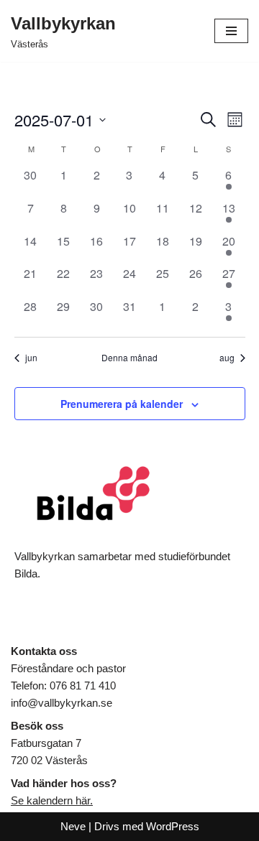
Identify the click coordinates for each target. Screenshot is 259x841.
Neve (73, 826)
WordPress (172, 826)
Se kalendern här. (52, 800)
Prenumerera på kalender (121, 403)
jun (31, 357)
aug (227, 357)
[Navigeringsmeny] (231, 31)
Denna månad (129, 357)
